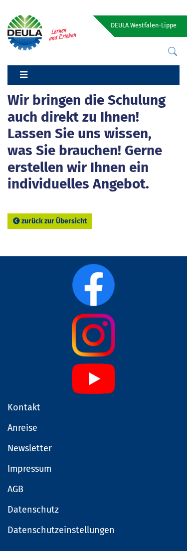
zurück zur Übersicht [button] (54, 221)
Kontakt (23, 407)
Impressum (29, 468)
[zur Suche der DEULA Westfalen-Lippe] (172, 51)
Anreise (22, 427)
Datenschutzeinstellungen (61, 530)
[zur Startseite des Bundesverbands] (41, 31)
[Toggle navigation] (23, 75)
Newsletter (29, 448)
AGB (15, 489)
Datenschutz (33, 509)
